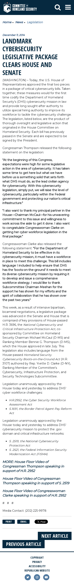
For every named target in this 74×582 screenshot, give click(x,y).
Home (6, 22)
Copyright (37, 557)
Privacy (37, 562)
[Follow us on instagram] (37, 577)
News (19, 22)
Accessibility (37, 566)
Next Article (54, 535)
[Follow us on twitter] (28, 577)
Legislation (35, 22)
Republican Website (37, 570)
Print (9, 521)
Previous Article (23, 544)
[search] (58, 8)
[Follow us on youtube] (46, 577)
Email (23, 521)
